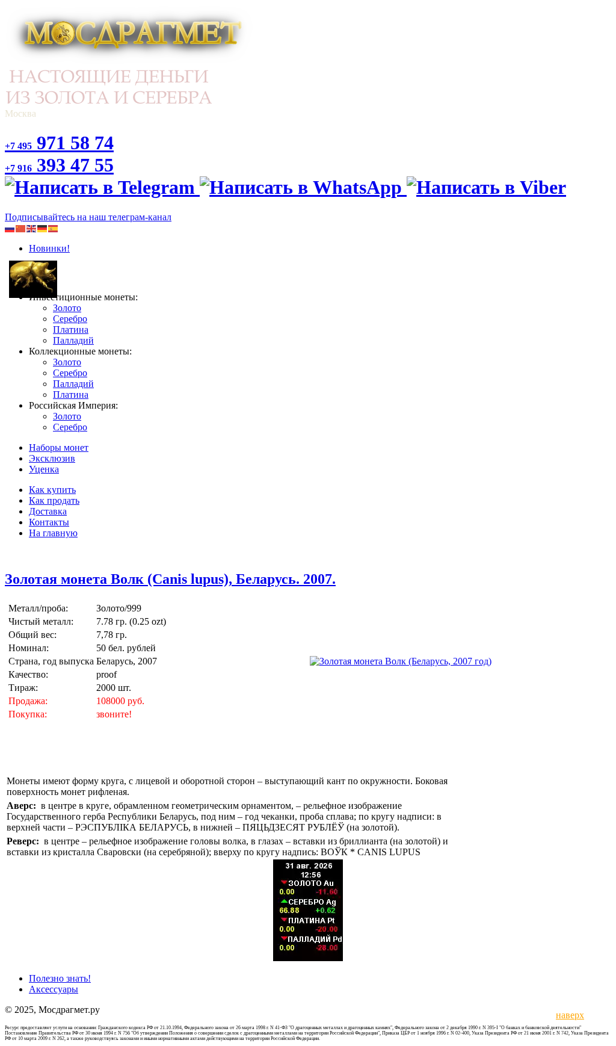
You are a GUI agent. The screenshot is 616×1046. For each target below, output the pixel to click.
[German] (42, 228)
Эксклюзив (52, 458)
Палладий (73, 340)
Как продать (54, 500)
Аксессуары (53, 989)
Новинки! (49, 248)
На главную (53, 533)
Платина (70, 329)
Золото (67, 308)
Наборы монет (58, 447)
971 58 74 (59, 142)
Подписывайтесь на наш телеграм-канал (88, 217)
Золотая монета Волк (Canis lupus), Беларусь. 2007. (170, 579)
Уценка (44, 469)
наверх (568, 1015)
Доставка (48, 511)
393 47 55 (59, 165)
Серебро (70, 319)
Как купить (52, 489)
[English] (31, 228)
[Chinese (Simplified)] (21, 228)
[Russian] (10, 228)
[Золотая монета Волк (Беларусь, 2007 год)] (400, 661)
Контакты (49, 522)
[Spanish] (53, 228)
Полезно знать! (60, 978)
